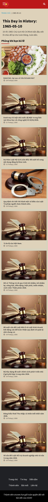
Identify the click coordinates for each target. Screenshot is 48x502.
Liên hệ (34, 485)
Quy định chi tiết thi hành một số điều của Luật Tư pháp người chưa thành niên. (23, 202)
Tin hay (23, 479)
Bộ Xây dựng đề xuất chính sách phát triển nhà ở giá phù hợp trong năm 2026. (23, 373)
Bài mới (24, 485)
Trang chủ (13, 479)
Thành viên (14, 485)
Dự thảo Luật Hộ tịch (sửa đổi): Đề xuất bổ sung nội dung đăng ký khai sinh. (23, 160)
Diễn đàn (33, 479)
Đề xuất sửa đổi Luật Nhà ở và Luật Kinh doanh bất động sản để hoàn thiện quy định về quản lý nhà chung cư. (23, 329)
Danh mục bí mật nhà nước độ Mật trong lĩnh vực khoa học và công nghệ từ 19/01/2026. (22, 118)
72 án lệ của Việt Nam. (12, 243)
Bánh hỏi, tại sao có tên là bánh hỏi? (19, 78)
